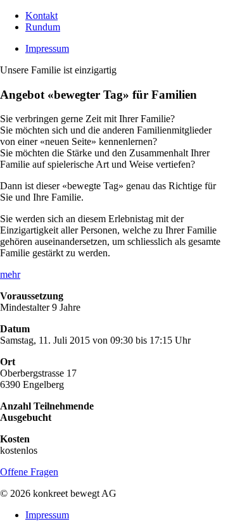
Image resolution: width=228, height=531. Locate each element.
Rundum (42, 27)
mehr (10, 274)
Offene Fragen (29, 471)
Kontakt (41, 15)
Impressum (47, 48)
